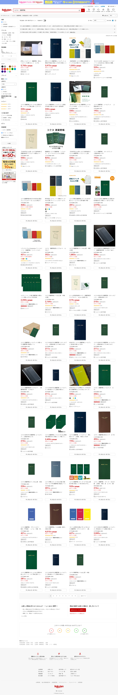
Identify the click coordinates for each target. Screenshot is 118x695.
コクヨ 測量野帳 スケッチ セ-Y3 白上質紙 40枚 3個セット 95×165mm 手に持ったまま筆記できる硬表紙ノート (80, 483)
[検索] (83, 10)
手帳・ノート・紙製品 (51, 644)
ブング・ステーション (52, 262)
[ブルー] (15, 69)
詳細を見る (72, 32)
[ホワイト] (7, 66)
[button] (112, 6)
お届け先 (3, 81)
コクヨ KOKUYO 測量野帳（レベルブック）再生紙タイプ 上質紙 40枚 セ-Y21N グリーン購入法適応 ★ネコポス (56, 389)
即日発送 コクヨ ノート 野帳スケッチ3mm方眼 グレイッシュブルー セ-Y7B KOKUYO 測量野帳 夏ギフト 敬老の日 (55, 200)
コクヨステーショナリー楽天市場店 (103, 77)
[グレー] (5, 66)
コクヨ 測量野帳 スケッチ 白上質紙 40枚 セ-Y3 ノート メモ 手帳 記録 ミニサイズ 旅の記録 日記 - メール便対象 (31, 574)
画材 (47, 642)
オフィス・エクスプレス (76, 541)
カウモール (73, 265)
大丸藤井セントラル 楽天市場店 (54, 166)
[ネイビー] (2, 71)
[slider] (1, 53)
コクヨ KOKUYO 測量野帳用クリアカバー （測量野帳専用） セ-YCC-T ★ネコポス (104, 250)
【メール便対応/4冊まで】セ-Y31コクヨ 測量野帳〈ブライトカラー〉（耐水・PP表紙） (79, 528)
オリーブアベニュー (75, 406)
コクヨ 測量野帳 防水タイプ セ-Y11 (104, 434)
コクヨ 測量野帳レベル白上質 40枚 (79, 572)
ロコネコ (49, 447)
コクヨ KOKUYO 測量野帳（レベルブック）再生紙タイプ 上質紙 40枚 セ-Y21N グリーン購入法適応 (56, 574)
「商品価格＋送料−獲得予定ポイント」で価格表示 (30, 20)
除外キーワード (5, 137)
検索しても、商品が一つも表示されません (33, 613)
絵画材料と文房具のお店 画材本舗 (79, 215)
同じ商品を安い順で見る (31, 124)
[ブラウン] (10, 66)
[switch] (15, 97)
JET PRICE (25, 357)
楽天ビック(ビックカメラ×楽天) (78, 357)
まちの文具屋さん (75, 121)
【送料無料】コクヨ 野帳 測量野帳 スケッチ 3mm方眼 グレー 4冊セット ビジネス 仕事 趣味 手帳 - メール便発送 (79, 62)
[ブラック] (2, 66)
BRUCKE (24, 119)
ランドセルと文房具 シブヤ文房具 (79, 310)
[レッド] (5, 69)
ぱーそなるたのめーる (100, 496)
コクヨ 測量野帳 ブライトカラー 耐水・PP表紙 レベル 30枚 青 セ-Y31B (32, 528)
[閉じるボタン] (114, 26)
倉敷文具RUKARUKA (27, 265)
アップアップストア (51, 74)
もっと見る (24, 616)
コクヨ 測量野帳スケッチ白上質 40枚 (31, 482)
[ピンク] (15, 66)
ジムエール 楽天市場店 (100, 263)
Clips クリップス (75, 76)
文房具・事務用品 (39, 642)
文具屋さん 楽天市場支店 (101, 121)
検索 (9, 59)
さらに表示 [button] (4, 43)
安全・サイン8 (25, 74)
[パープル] (5, 71)
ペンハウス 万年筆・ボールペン (54, 218)
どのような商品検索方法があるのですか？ (33, 611)
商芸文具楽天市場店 (27, 215)
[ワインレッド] (2, 69)
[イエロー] (10, 69)
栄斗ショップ (25, 308)
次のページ (83, 595)
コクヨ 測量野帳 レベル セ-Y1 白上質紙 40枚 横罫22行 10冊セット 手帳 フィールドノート (56, 436)
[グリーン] (12, 69)
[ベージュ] (12, 66)
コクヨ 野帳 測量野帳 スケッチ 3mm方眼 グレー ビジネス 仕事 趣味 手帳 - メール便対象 (79, 200)
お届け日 (3, 87)
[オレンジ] (7, 69)
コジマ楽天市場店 (99, 404)
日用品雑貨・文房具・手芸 (26, 642)
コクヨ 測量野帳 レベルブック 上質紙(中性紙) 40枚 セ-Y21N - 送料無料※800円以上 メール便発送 (55, 106)
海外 (6, 79)
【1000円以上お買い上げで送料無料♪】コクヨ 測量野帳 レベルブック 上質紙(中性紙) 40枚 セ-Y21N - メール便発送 (80, 153)
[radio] (2, 22)
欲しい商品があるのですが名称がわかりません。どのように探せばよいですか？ (41, 609)
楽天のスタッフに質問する (78, 610)
